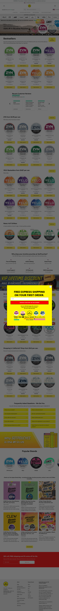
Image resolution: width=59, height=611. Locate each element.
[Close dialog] (50, 287)
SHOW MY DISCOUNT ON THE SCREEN (29, 302)
